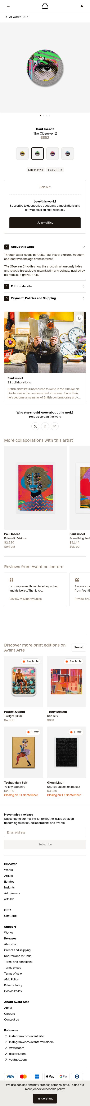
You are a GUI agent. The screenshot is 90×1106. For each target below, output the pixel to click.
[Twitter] (35, 426)
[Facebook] (45, 426)
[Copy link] (55, 426)
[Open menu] (8, 6)
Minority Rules (32, 599)
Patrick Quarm (14, 712)
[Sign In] (82, 6)
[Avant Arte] (45, 6)
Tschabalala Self (15, 782)
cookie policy (55, 1089)
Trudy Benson (57, 712)
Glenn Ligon (55, 782)
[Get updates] (79, 318)
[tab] (40, 115)
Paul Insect (45, 129)
